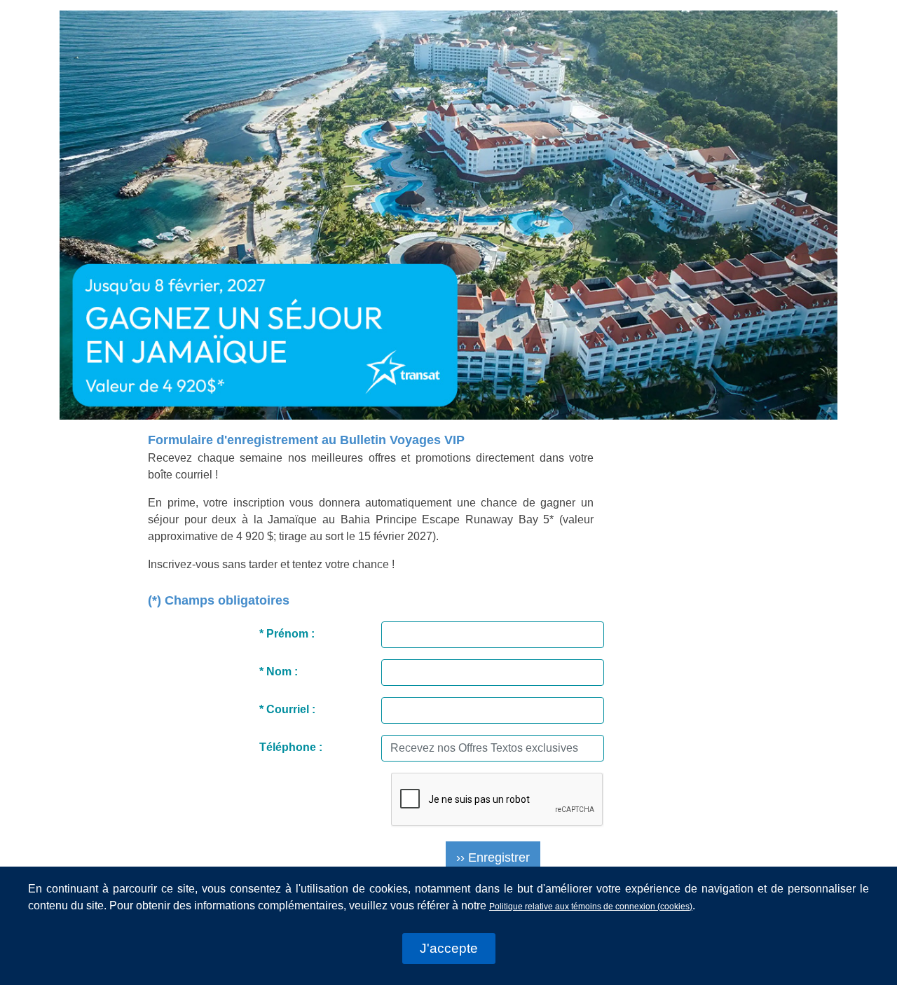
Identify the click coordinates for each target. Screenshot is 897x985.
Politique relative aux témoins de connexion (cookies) (590, 906)
